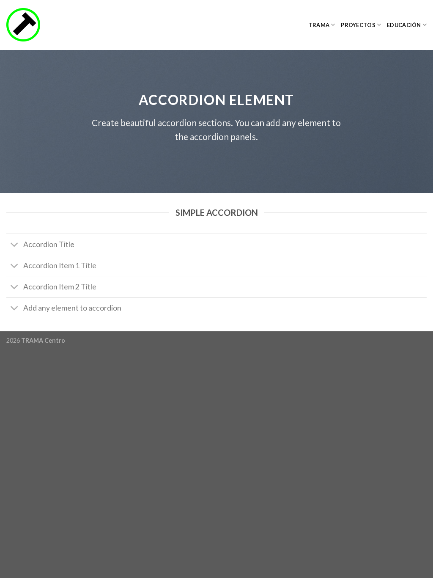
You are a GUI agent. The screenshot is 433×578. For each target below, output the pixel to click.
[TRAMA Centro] (48, 25)
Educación (404, 25)
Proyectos (358, 25)
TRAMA (319, 25)
